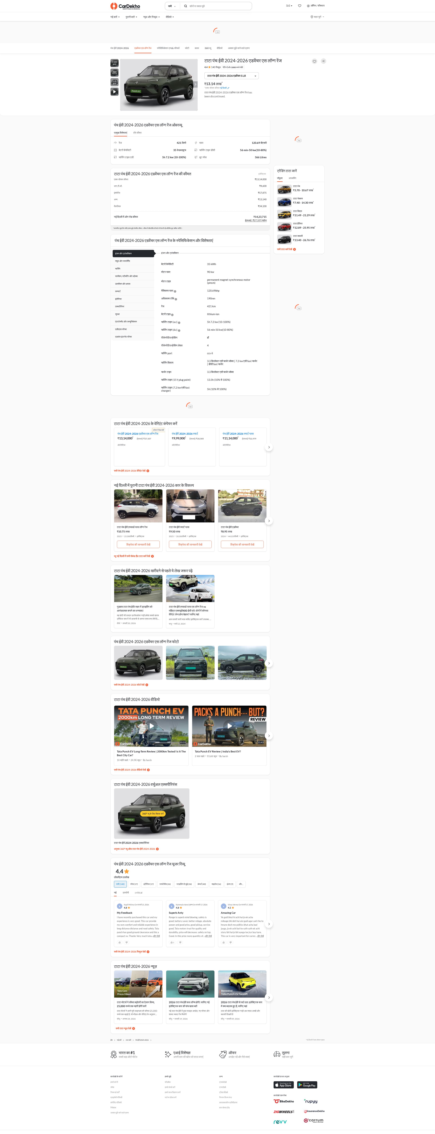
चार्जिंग (117, 268)
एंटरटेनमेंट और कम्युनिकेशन (126, 321)
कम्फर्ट (117, 291)
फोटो (187, 48)
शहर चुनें (317, 16)
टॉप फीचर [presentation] (137, 132)
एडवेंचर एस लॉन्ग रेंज (142, 48)
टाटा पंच (296, 186)
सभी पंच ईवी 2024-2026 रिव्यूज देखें (130, 951)
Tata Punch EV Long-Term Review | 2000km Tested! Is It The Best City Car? (151, 753)
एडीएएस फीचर (121, 329)
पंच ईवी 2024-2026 (119, 48)
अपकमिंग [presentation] (292, 178)
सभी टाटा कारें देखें (284, 249)
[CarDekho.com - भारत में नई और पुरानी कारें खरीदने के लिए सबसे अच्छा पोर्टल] (125, 6)
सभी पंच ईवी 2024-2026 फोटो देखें (129, 684)
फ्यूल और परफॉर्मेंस (122, 261)
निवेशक (113, 1107)
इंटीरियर (118, 299)
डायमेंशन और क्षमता (122, 283)
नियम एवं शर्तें (114, 1092)
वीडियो (219, 48)
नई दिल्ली (223, 88)
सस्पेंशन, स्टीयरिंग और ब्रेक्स (126, 276)
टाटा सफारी (298, 235)
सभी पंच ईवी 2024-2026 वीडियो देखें (130, 769)
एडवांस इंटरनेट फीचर (123, 336)
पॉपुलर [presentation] (280, 178)
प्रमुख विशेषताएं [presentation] (120, 132)
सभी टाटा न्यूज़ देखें (123, 1028)
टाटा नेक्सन (298, 198)
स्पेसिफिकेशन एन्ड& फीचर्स (168, 48)
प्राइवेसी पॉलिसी (116, 1097)
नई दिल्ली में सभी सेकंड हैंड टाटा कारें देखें (133, 556)
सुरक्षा (117, 314)
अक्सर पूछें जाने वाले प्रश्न (239, 48)
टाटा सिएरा (297, 211)
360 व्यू (208, 48)
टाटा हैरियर (297, 223)
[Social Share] (323, 61)
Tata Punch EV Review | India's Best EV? (218, 751)
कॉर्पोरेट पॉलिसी (116, 1102)
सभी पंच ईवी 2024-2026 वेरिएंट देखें (129, 470)
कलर (197, 48)
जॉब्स (112, 1087)
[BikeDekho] (284, 1101)
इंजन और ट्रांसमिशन (123, 253)
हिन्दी (288, 5)
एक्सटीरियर (119, 306)
